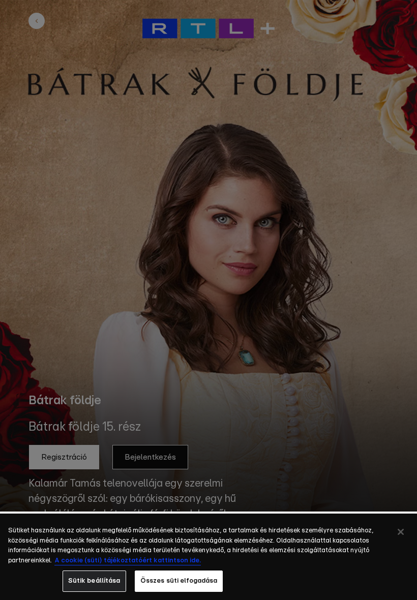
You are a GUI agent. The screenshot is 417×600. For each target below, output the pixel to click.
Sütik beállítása (94, 581)
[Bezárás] (401, 532)
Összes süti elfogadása (179, 581)
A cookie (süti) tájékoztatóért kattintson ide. (127, 560)
